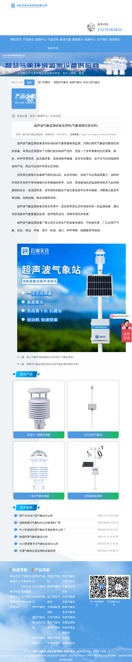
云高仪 (66, 637)
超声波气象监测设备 (33, 134)
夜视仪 (36, 643)
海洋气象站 (53, 627)
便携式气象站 (61, 82)
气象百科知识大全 (53, 44)
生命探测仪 (53, 643)
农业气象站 (68, 576)
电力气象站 (38, 637)
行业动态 (56, 116)
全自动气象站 (38, 599)
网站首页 (15, 39)
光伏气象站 (68, 596)
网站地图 (26, 601)
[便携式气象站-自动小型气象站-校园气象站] (29, 5)
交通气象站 (68, 617)
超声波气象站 (38, 579)
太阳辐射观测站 (53, 610)
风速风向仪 (68, 643)
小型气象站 (68, 581)
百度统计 (15, 607)
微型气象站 (38, 617)
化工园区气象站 (53, 599)
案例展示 (77, 39)
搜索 (29, 82)
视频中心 (90, 39)
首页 (32, 116)
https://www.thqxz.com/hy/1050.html (98, 134)
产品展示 (28, 39)
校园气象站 (76, 82)
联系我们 (114, 39)
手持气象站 (53, 617)
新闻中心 (40, 39)
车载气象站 (68, 601)
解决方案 (65, 39)
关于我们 (102, 39)
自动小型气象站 (91, 82)
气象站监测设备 (68, 589)
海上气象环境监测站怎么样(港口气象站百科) (50, 357)
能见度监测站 (38, 625)
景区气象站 (53, 622)
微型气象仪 (53, 637)
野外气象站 (38, 607)
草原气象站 (68, 612)
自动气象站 (38, 586)
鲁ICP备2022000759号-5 (81, 655)
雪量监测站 (68, 622)
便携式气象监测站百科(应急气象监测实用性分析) (52, 364)
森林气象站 (68, 607)
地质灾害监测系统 (68, 630)
